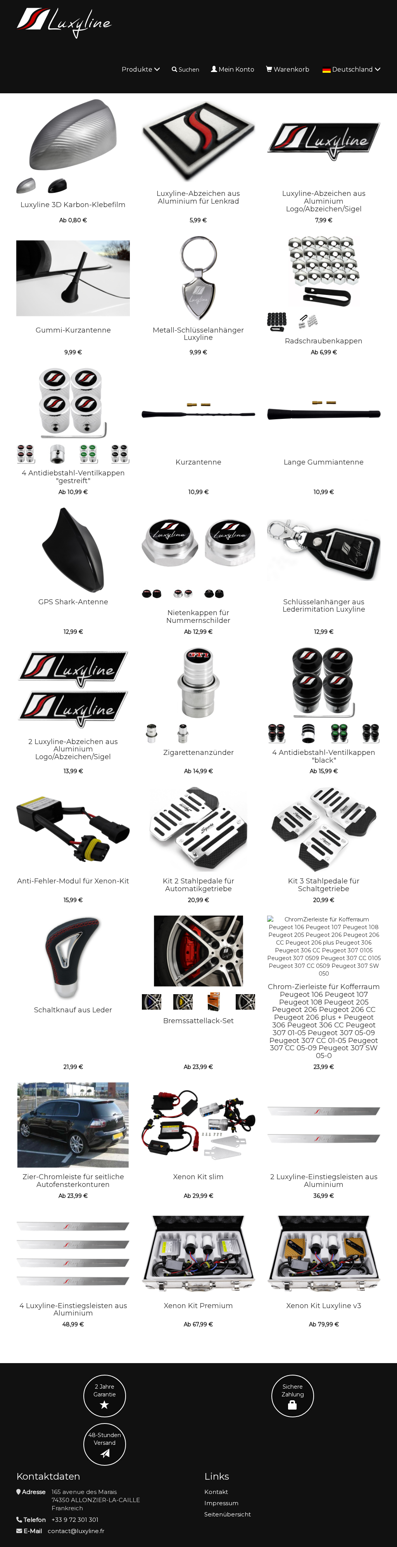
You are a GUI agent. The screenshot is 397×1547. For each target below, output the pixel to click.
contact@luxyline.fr (76, 1531)
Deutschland (353, 69)
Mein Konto (236, 69)
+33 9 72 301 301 (75, 1519)
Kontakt (216, 1492)
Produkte (138, 69)
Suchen (189, 69)
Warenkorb (291, 69)
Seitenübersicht (227, 1514)
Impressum (221, 1503)
